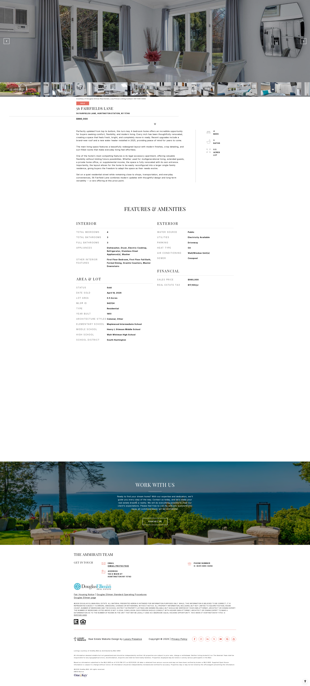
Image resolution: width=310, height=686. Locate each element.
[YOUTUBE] (220, 639)
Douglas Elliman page (85, 597)
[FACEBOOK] (194, 639)
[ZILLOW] (233, 639)
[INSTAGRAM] (201, 639)
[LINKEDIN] (207, 639)
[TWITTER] (214, 639)
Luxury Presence (132, 639)
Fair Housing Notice (84, 594)
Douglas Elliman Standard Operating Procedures (122, 594)
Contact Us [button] (155, 521)
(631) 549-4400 (80, 615)
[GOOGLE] (227, 639)
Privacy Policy (179, 639)
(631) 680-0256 (205, 566)
